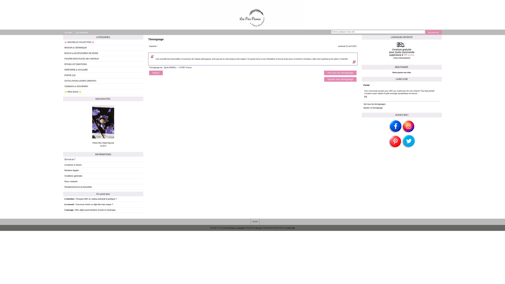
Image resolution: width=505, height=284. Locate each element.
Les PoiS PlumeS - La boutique (234, 228)
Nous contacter (71, 181)
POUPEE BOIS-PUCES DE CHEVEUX (81, 59)
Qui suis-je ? (69, 159)
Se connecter (82, 32)
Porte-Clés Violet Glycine (103, 143)
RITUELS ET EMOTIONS (75, 64)
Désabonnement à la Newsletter (78, 187)
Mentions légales (71, 170)
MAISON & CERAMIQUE (75, 48)
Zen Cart (259, 228)
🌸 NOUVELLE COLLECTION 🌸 (79, 42)
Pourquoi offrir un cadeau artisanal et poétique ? (90, 199)
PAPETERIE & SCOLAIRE (76, 70)
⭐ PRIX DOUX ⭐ (72, 92)
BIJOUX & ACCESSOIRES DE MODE (81, 53)
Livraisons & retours (73, 165)
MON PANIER (402, 67)
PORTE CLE (70, 75)
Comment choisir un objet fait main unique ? (88, 204)
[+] (365, 96)
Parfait (366, 85)
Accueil (68, 32)
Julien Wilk (291, 228)
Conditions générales (73, 176)
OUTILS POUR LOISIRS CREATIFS (80, 81)
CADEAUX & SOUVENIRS (76, 86)
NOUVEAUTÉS (103, 99)
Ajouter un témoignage (373, 108)
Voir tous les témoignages (374, 104)
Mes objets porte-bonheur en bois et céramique (90, 210)
